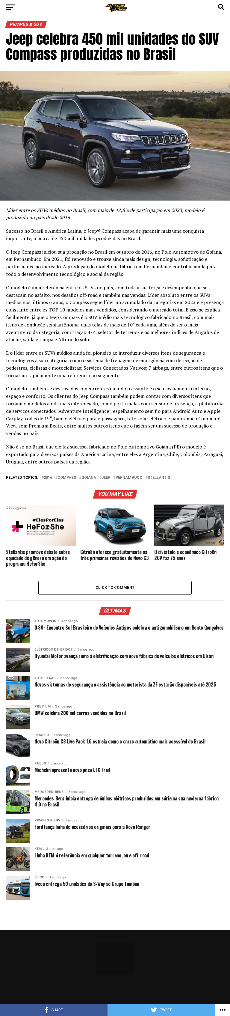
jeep (106, 478)
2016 (48, 478)
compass (67, 478)
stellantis (159, 478)
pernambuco (129, 478)
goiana (88, 478)
